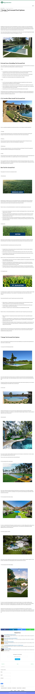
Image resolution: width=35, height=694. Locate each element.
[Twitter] (22, 629)
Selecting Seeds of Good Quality (9, 641)
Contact (15, 690)
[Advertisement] (17, 18)
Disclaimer (22, 690)
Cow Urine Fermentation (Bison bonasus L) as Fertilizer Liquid (13, 645)
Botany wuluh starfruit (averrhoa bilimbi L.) (10, 638)
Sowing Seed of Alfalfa (7, 648)
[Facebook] (5, 629)
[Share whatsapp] (30, 629)
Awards (19, 690)
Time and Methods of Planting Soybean (10, 634)
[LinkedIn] (13, 629)
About (11, 690)
